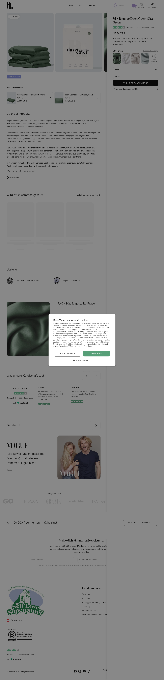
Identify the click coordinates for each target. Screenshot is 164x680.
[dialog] (82, 340)
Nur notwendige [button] (67, 353)
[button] (82, 360)
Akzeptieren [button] (96, 353)
